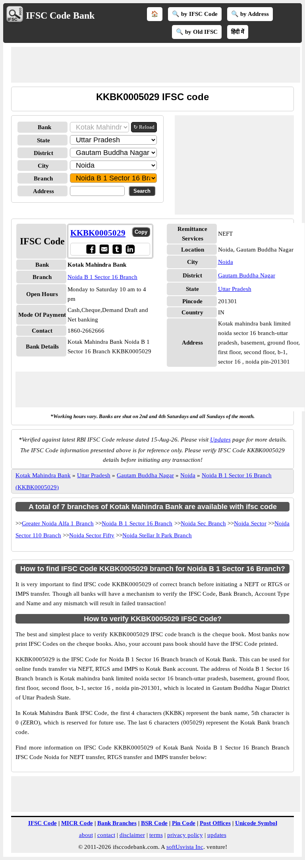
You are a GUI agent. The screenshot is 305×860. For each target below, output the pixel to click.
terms (156, 835)
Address (43, 191)
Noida (225, 262)
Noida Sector (250, 523)
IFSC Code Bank (60, 15)
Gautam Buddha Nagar (246, 275)
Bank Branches (117, 823)
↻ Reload (143, 127)
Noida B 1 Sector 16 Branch (102, 277)
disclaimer (132, 835)
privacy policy (185, 835)
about (86, 835)
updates (216, 835)
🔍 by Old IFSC (197, 32)
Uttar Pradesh (234, 289)
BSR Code (154, 823)
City (43, 166)
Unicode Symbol (256, 823)
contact (106, 835)
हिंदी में (237, 32)
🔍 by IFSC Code (195, 14)
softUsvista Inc (184, 847)
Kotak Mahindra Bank (43, 475)
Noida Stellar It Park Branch (157, 535)
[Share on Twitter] (117, 249)
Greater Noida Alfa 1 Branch (58, 523)
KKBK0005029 (97, 233)
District (43, 153)
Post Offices (215, 823)
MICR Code (77, 823)
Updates (220, 439)
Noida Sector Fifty (91, 535)
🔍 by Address (250, 14)
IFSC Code (42, 823)
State (43, 140)
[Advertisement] (155, 65)
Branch (43, 178)
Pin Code (183, 823)
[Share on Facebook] (91, 249)
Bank (44, 127)
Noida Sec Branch (203, 523)
